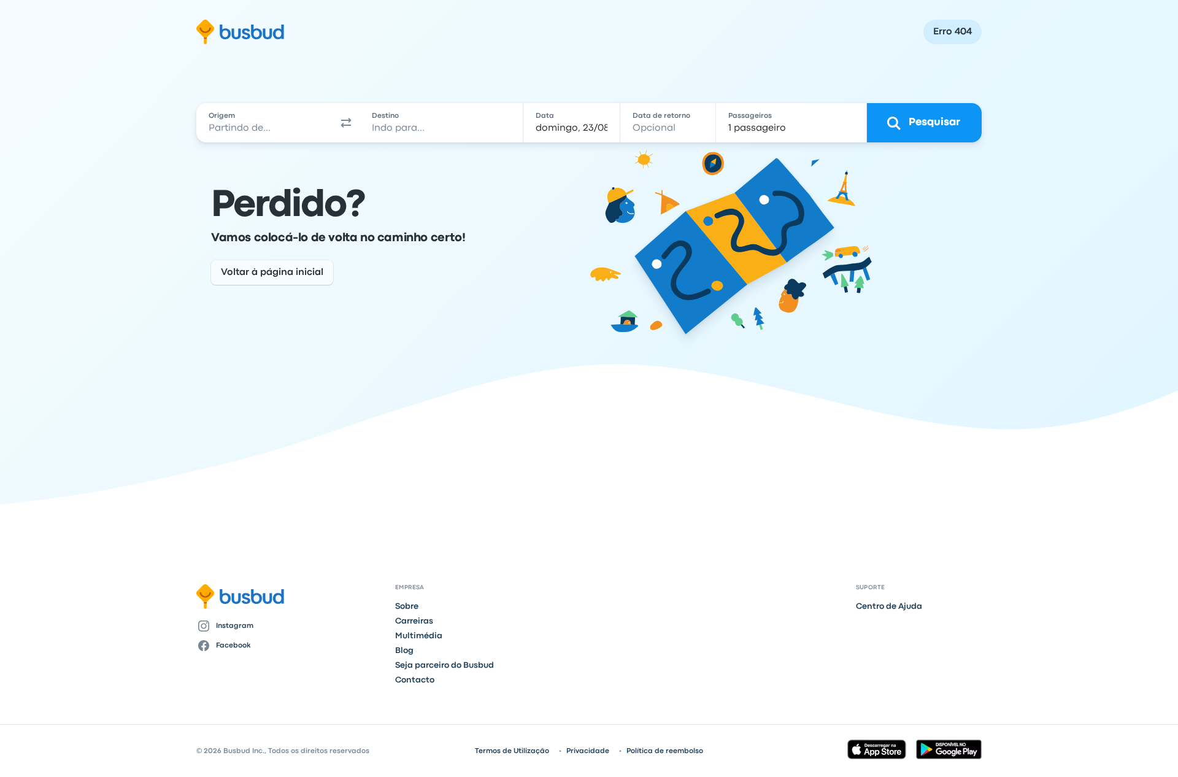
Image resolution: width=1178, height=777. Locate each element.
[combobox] (264, 123)
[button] (346, 122)
